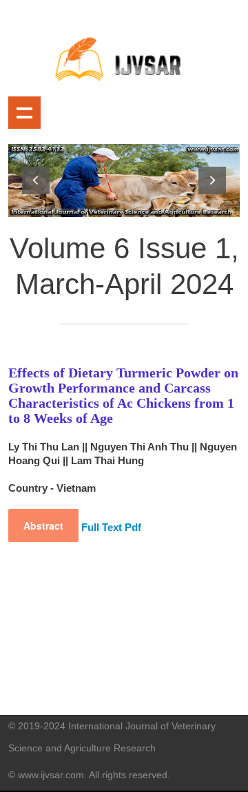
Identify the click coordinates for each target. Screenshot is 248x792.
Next (212, 180)
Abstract (43, 525)
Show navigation (24, 112)
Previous (36, 180)
